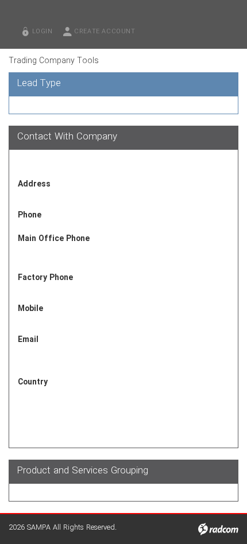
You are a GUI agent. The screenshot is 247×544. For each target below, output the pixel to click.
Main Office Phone (54, 238)
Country (33, 382)
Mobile (30, 308)
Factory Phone (45, 277)
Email (28, 339)
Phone (29, 215)
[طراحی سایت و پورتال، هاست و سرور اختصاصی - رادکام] (218, 529)
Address (34, 184)
